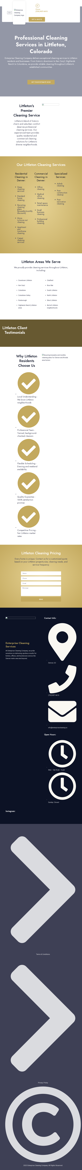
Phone (38, 9)
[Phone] (37, 6)
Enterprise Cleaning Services (17, 644)
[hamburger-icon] (9, 12)
